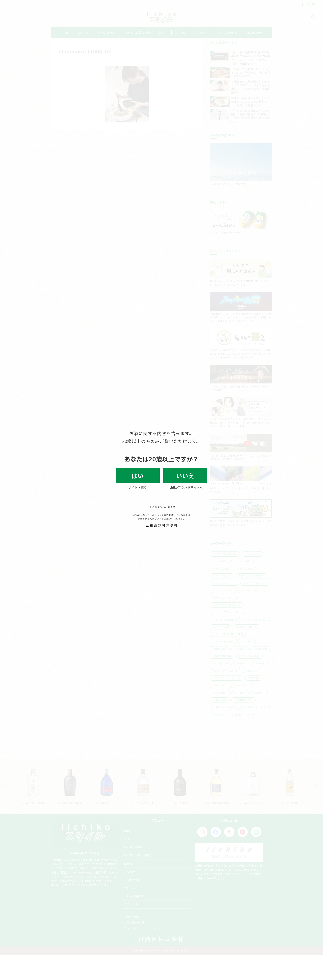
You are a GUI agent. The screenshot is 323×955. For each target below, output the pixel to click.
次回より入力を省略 (163, 506)
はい (137, 475)
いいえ (185, 475)
